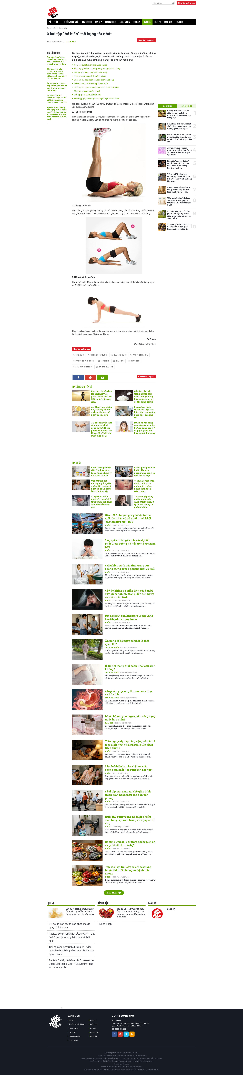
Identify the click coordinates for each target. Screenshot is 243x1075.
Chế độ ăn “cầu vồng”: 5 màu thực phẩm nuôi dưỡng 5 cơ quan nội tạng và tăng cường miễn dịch (130, 912)
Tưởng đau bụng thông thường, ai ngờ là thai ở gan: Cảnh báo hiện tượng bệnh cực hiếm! (179, 151)
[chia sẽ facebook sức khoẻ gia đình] (114, 1034)
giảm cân (120, 361)
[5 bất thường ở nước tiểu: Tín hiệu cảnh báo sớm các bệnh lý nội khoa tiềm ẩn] (81, 471)
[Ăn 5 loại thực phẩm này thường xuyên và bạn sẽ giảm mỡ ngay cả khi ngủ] (81, 411)
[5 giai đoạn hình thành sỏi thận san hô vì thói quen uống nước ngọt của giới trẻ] (124, 411)
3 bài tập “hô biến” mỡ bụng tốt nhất (79, 33)
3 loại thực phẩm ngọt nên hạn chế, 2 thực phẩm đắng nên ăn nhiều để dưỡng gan (101, 501)
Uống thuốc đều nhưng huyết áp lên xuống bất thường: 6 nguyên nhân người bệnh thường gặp (101, 486)
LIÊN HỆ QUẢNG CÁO (123, 1016)
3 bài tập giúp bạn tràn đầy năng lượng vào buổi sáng (97, 68)
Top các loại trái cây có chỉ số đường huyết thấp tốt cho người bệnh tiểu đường (128, 870)
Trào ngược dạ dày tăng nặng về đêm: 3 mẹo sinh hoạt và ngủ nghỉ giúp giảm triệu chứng (130, 744)
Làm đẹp (98, 22)
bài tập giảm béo (84, 367)
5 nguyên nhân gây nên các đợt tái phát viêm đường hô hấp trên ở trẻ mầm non (130, 543)
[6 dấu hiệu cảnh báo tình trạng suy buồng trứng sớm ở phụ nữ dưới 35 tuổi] (87, 574)
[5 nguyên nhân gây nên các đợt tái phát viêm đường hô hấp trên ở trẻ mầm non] (87, 549)
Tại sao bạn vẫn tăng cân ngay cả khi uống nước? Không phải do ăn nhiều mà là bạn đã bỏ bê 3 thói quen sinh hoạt (56, 113)
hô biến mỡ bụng (99, 355)
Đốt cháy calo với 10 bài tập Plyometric (91, 83)
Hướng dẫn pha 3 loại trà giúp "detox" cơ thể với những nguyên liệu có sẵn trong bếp (179, 114)
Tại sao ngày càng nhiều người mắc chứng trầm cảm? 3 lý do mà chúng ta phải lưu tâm (144, 501)
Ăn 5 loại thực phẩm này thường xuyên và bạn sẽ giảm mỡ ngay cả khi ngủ (57, 87)
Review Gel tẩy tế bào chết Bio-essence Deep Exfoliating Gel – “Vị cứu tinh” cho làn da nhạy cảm (71, 964)
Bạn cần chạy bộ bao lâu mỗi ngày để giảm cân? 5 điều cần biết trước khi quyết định (56, 60)
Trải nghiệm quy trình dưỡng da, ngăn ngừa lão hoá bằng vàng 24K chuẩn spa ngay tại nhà (71, 950)
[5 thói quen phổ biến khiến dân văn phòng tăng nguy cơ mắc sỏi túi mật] (124, 471)
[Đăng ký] (157, 913)
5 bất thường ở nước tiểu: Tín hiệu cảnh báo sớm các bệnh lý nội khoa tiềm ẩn (101, 471)
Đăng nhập (168, 22)
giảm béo (135, 361)
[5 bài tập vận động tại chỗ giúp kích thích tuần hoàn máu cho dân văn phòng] (87, 800)
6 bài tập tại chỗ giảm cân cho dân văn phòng (94, 80)
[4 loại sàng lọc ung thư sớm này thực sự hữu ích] (87, 699)
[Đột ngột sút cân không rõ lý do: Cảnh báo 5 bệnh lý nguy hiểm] (87, 624)
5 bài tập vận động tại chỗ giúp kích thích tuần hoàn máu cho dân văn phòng (128, 795)
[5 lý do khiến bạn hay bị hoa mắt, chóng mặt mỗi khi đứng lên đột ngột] (87, 775)
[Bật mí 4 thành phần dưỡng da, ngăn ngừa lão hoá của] (56, 913)
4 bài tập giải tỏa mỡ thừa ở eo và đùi (90, 76)
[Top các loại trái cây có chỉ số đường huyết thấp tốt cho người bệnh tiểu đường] (87, 875)
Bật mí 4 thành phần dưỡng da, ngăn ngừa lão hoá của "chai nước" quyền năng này (80, 911)
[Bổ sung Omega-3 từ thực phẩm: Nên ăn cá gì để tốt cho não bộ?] (87, 850)
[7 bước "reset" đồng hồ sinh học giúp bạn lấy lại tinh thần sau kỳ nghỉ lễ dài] (162, 190)
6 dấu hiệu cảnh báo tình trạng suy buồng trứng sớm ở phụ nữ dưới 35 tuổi (130, 567)
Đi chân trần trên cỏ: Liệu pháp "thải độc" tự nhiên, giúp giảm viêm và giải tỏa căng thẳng (179, 214)
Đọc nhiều (167, 106)
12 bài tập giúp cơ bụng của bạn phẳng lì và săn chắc (96, 98)
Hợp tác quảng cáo (186, 3)
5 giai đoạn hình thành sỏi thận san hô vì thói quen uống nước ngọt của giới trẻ (56, 99)
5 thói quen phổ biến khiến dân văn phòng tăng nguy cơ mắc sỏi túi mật (144, 471)
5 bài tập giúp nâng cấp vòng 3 (87, 91)
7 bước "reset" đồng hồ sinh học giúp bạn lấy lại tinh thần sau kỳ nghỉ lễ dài (179, 189)
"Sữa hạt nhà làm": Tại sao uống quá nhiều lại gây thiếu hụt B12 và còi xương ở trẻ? (179, 201)
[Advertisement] (114, 452)
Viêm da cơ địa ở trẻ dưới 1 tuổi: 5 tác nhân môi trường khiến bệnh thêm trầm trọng (144, 486)
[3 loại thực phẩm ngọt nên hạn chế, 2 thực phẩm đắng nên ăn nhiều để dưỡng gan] (81, 500)
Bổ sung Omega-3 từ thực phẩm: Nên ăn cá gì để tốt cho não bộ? (130, 843)
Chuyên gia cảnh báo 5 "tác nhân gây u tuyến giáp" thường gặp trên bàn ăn (179, 226)
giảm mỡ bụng (120, 355)
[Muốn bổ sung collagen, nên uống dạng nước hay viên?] (87, 725)
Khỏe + (108, 525)
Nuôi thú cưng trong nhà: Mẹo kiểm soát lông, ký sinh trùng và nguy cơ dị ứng (129, 820)
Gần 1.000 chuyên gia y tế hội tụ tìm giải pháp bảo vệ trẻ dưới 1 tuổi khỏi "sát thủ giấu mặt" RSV (128, 518)
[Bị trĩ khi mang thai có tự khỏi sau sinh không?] (87, 674)
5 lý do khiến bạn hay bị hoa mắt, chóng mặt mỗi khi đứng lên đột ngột (128, 768)
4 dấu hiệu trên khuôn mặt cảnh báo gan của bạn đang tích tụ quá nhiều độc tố (179, 126)
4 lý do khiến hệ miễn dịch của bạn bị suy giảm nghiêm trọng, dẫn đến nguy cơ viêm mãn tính (129, 594)
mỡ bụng (80, 355)
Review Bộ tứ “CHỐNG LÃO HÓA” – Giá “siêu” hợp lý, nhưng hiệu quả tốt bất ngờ (72, 937)
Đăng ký (180, 22)
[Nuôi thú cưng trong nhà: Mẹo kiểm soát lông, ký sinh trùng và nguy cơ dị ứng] (87, 825)
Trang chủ (51, 28)
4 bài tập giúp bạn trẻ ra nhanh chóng (90, 65)
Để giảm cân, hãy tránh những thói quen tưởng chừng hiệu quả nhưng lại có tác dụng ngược (56, 73)
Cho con (137, 22)
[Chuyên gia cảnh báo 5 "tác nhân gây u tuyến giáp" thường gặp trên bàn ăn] (162, 227)
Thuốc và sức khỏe (71, 22)
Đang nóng (186, 106)
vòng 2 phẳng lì (140, 355)
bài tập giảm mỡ (106, 367)
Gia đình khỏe (110, 22)
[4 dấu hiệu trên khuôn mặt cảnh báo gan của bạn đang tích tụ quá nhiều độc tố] (162, 126)
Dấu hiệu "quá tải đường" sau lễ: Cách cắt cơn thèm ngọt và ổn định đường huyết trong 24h (178, 164)
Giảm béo (147, 22)
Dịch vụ (158, 22)
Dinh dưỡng (87, 22)
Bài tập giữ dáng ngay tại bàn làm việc (91, 72)
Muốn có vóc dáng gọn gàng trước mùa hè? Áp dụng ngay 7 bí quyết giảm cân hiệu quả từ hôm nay (144, 428)
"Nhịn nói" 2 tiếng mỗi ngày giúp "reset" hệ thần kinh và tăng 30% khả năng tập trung (179, 177)
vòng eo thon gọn (85, 361)
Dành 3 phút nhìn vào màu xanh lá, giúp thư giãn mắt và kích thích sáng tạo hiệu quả (179, 138)
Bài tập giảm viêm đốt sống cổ (87, 95)
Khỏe (57, 22)
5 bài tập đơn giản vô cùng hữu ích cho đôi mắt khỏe (96, 87)
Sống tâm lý (125, 22)
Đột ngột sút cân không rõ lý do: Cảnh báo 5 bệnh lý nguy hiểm (129, 617)
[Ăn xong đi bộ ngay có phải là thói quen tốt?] (87, 649)
